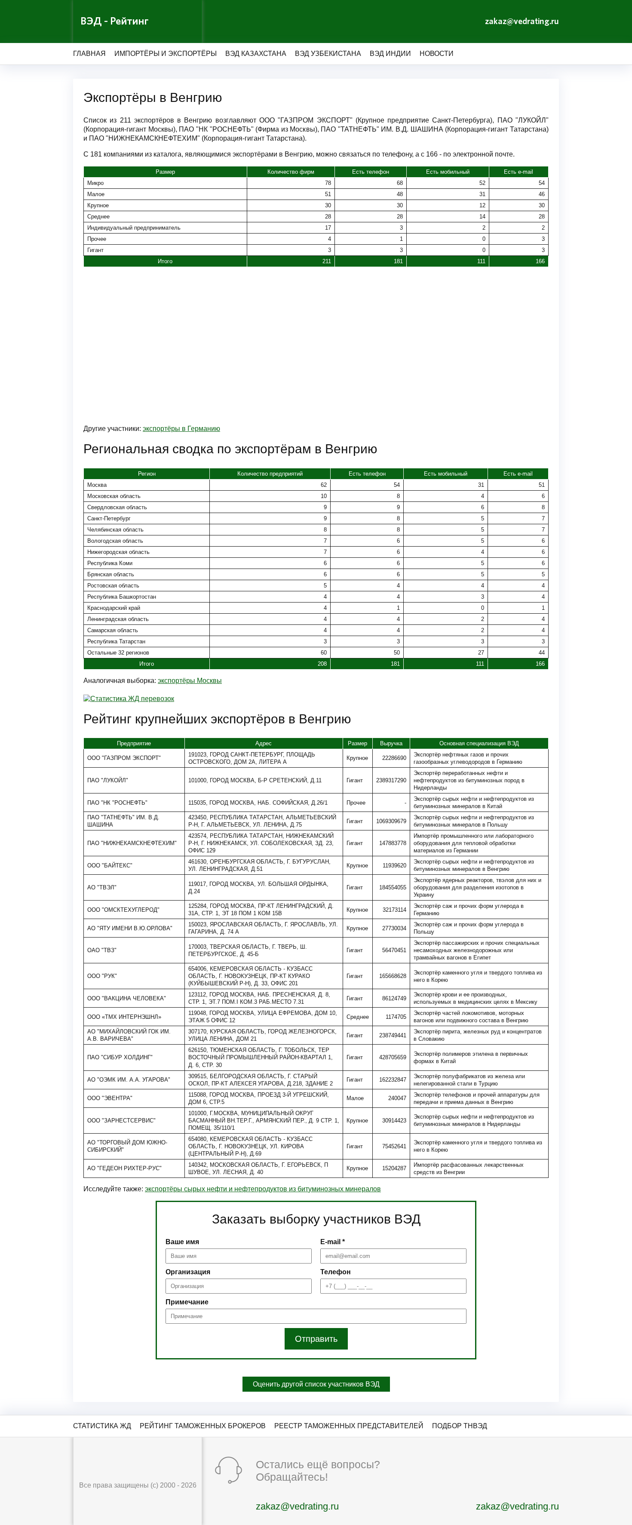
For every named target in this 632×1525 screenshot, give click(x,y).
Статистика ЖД (102, 1426)
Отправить (316, 1339)
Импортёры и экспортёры (165, 53)
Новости (437, 53)
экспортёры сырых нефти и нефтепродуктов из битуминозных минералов (263, 1189)
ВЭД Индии (390, 53)
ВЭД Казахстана (255, 53)
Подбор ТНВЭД (459, 1426)
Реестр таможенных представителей (348, 1426)
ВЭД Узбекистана (328, 53)
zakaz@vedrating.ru (522, 21)
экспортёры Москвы (190, 680)
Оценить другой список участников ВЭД (316, 1384)
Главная (89, 53)
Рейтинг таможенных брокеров (203, 1426)
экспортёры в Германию (181, 428)
